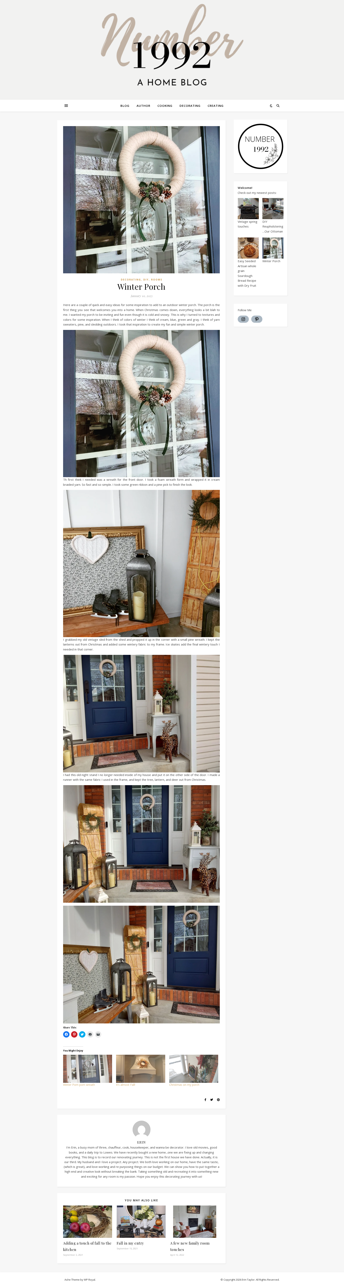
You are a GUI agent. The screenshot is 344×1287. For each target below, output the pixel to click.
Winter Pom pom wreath (79, 1085)
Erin (141, 1142)
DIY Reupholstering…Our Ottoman (272, 226)
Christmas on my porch (184, 1085)
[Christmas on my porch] (193, 1069)
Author (143, 106)
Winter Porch (271, 261)
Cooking (164, 106)
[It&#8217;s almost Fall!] (140, 1069)
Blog (124, 106)
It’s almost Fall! (125, 1085)
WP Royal (89, 1279)
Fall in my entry (130, 1243)
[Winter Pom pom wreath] (87, 1069)
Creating (216, 106)
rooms (156, 279)
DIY (146, 279)
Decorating (190, 106)
